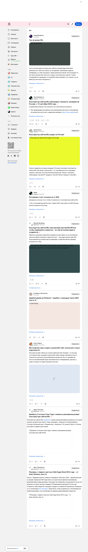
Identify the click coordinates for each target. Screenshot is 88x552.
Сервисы (36, 98)
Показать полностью (36, 83)
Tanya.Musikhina (38, 35)
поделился (47, 420)
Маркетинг (36, 224)
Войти (78, 24)
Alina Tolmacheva (39, 467)
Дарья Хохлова (38, 409)
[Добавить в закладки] (35, 91)
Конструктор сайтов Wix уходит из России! (46, 135)
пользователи (71, 112)
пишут (64, 112)
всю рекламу (43, 489)
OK (25, 548)
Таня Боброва (38, 97)
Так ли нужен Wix (36, 40)
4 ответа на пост (34, 288)
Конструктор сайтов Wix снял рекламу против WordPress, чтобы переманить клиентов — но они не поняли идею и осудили (52, 230)
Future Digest (38, 343)
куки (17, 548)
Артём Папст (38, 130)
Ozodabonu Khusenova (40, 293)
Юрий (35, 192)
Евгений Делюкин (39, 223)
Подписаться (75, 36)
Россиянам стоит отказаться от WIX (44, 197)
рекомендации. (12, 163)
